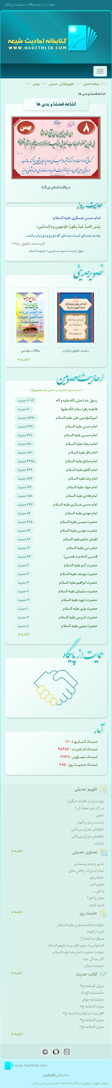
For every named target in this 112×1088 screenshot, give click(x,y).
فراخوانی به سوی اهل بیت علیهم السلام (76, 945)
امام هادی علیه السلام (81, 496)
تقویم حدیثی (85, 789)
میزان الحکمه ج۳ (92, 986)
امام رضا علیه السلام (82, 478)
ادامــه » (24, 359)
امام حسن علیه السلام (81, 426)
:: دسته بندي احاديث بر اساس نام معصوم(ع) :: (56, 390)
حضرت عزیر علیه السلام (80, 609)
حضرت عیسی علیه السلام (78, 522)
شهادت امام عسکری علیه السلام (81, 925)
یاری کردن (96, 905)
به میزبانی (56, 1074)
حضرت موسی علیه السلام (78, 530)
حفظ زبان (97, 877)
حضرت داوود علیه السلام (79, 600)
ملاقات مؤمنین (30, 350)
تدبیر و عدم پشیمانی (89, 864)
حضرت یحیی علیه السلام (79, 626)
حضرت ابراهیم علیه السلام (78, 583)
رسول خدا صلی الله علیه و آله (76, 400)
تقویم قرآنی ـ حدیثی (61, 83)
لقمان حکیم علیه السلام (80, 539)
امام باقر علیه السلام (82, 452)
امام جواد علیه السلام (82, 487)
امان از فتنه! (95, 932)
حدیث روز (88, 913)
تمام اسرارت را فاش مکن (86, 871)
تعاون (100, 815)
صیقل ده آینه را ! (92, 938)
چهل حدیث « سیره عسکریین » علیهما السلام (56, 250)
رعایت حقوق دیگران (76, 350)
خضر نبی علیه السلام (82, 548)
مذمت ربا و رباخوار (90, 822)
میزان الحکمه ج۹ (92, 1020)
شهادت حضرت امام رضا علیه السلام (78, 952)
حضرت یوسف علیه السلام (78, 574)
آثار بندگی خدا (93, 959)
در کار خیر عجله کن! (89, 808)
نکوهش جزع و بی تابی (87, 829)
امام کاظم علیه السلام (81, 470)
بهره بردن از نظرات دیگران (85, 801)
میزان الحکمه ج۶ (92, 1006)
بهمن (36, 83)
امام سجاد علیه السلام (81, 444)
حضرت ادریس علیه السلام (78, 617)
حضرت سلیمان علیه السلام (77, 591)
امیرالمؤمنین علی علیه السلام (76, 418)
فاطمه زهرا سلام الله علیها (79, 409)
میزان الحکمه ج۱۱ (91, 1027)
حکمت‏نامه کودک (92, 993)
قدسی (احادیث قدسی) (80, 556)
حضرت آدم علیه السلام (80, 565)
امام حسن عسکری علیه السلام (75, 504)
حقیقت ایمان (94, 966)
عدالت (99, 843)
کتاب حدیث (86, 974)
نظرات (50, 4)
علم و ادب (97, 884)
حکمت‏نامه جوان (93, 999)
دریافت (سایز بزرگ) (56, 187)
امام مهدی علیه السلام (81, 513)
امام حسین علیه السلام (80, 435)
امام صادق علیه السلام (81, 461)
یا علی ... (97, 891)
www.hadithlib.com (30, 1065)
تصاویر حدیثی (84, 852)
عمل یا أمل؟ (95, 898)
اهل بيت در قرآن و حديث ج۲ (83, 1013)
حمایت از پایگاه (15, 4)
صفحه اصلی (91, 83)
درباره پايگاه (35, 4)
